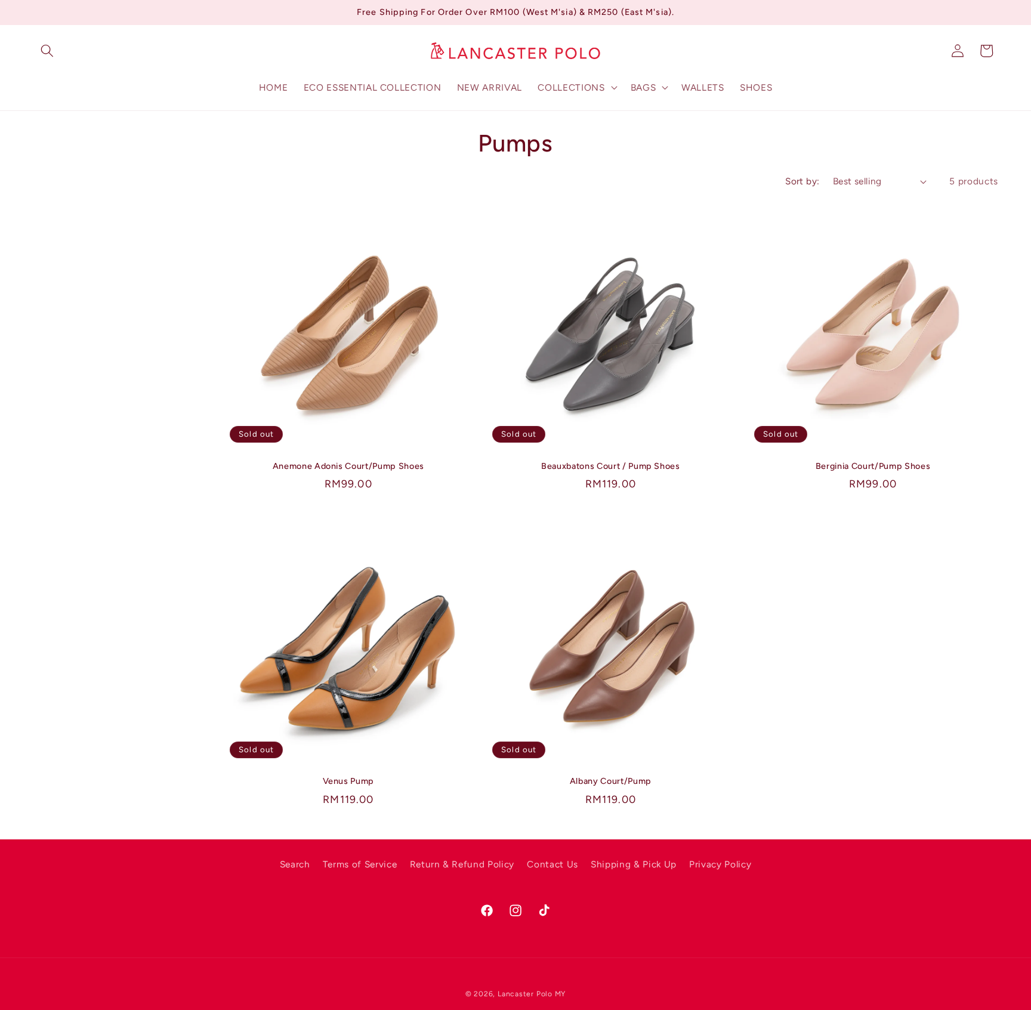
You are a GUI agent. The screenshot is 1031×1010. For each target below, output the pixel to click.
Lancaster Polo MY (532, 994)
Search (295, 864)
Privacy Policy (720, 864)
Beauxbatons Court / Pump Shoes (610, 466)
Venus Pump (349, 781)
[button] (47, 50)
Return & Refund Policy (462, 864)
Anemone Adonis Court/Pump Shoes (348, 466)
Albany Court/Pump (611, 781)
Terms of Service (360, 864)
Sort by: (802, 181)
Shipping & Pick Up (634, 864)
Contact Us (552, 864)
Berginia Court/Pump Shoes (873, 466)
